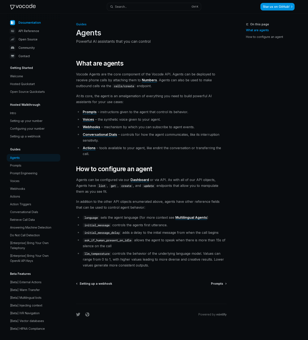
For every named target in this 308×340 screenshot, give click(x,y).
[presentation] (37, 176)
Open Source (28, 39)
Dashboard (140, 180)
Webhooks (91, 127)
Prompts (90, 112)
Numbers (149, 80)
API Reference (28, 31)
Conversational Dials (100, 134)
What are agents (257, 30)
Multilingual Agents (191, 217)
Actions (89, 148)
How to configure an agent (264, 37)
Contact (24, 56)
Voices (88, 119)
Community (26, 47)
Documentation (29, 22)
